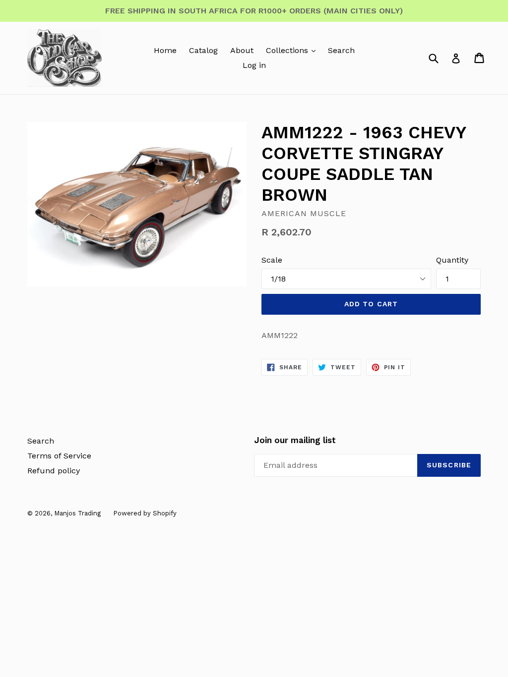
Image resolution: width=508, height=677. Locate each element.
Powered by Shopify (145, 513)
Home (165, 50)
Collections (288, 50)
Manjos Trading (77, 513)
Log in (254, 65)
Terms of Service (59, 455)
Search (341, 50)
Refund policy (53, 470)
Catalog (203, 50)
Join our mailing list (295, 440)
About (242, 50)
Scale (271, 260)
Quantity (452, 260)
